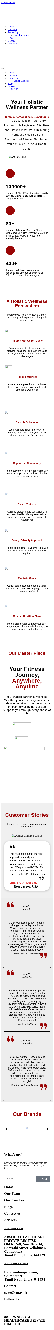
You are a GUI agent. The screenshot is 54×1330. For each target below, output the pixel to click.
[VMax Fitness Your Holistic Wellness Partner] (10, 5)
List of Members (21, 19)
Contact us (13, 27)
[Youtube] (16, 1275)
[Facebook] (8, 1275)
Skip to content (8, 2)
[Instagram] (24, 1275)
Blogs (10, 21)
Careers (11, 24)
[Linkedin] (32, 1275)
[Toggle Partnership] (51, 46)
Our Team (12, 13)
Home (11, 10)
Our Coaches (14, 1168)
